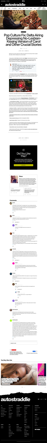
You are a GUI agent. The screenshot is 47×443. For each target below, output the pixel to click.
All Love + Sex (11, 407)
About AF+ (2, 416)
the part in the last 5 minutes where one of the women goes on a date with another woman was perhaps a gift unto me (23, 111)
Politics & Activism (19, 427)
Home (9, 427)
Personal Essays (3, 414)
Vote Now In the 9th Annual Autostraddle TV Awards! (15, 190)
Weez (13, 232)
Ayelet (16, 224)
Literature (25, 413)
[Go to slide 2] (23, 387)
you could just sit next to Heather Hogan (27, 60)
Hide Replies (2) (17, 281)
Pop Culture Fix (19, 429)
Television (25, 419)
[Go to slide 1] (22, 387)
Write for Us (36, 425)
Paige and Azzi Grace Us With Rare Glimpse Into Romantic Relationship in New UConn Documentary (29, 191)
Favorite (22, 50)
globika (16, 300)
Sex (9, 411)
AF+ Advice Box (3, 408)
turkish (16, 262)
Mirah (13, 215)
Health (10, 429)
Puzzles (2, 426)
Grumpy (13, 273)
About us (36, 416)
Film (24, 410)
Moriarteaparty (15, 309)
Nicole (19, 291)
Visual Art (25, 422)
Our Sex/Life (3, 410)
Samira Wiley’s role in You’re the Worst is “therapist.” (18, 126)
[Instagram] (38, 399)
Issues (25, 429)
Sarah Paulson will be (13, 120)
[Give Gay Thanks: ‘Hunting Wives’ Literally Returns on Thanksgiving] (19, 374)
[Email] (44, 399)
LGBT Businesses (19, 414)
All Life (10, 426)
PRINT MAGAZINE (26, 426)
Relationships (11, 413)
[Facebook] (39, 399)
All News (18, 426)
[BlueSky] (45, 399)
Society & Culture (19, 430)
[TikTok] (41, 399)
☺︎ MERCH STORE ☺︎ (27, 427)
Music (25, 414)
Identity (18, 412)
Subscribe (36, 409)
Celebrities (25, 407)
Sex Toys (10, 417)
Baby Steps (2, 413)
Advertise (36, 422)
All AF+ (2, 407)
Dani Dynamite (15, 319)
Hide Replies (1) (17, 222)
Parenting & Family (11, 433)
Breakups (10, 416)
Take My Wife (13, 99)
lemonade (14, 248)
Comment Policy (28, 441)
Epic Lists (25, 432)
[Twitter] (42, 399)
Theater (25, 420)
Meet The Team (37, 419)
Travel (9, 436)
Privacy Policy (25, 441)
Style (25, 417)
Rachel (13, 202)
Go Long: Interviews (4, 411)
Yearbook (25, 436)
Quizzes (2, 427)
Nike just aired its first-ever (14, 118)
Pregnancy (10, 435)
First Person (18, 411)
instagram (33, 184)
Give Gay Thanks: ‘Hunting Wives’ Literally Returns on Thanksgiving (10, 380)
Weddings (10, 414)
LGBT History (18, 415)
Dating (10, 408)
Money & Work (11, 432)
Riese (21, 48)
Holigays (10, 430)
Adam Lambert (35, 93)
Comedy (25, 408)
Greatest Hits (26, 430)
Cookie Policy (22, 441)
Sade (16, 283)
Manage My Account (37, 407)
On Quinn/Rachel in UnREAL (14, 101)
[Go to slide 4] (24, 387)
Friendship (10, 410)
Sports (25, 416)
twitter (30, 184)
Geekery (25, 411)
